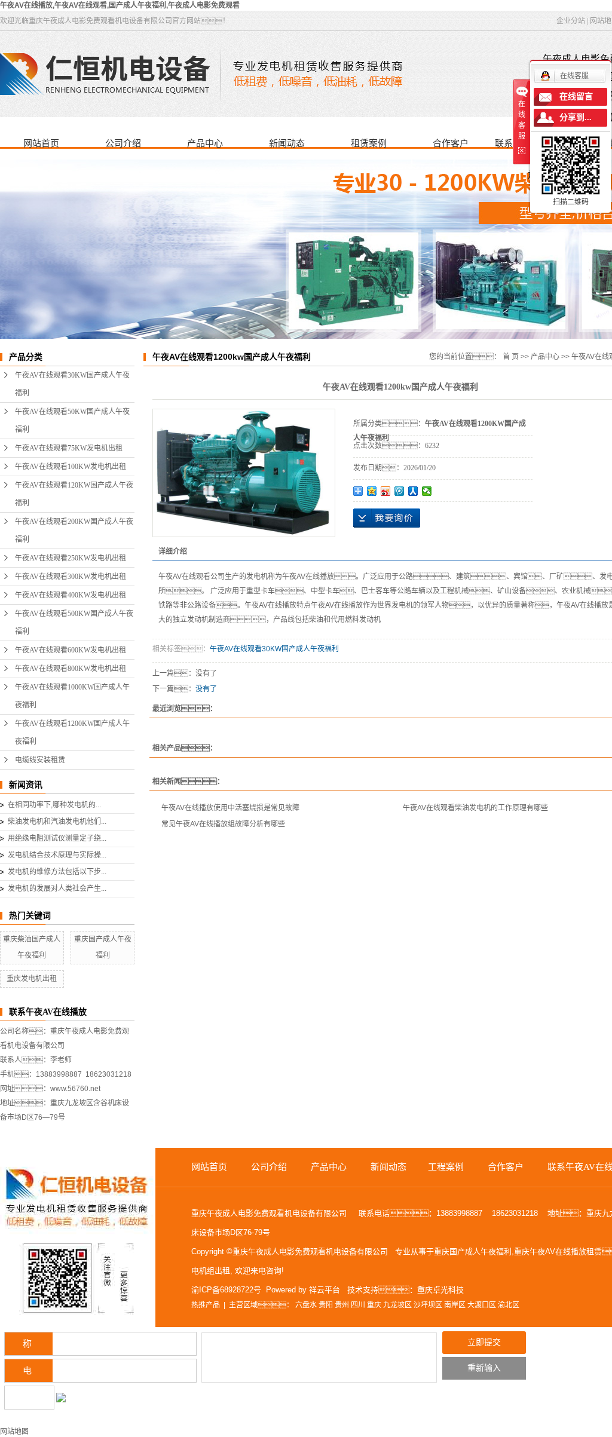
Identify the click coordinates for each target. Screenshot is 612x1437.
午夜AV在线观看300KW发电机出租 (70, 576)
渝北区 (508, 1305)
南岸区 (455, 1305)
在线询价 (386, 518)
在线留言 (576, 96)
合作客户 (451, 143)
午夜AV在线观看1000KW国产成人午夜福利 (72, 696)
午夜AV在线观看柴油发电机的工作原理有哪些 (475, 808)
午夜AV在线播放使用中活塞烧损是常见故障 (230, 808)
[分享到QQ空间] (372, 491)
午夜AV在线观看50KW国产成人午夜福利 (72, 420)
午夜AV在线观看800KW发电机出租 (70, 668)
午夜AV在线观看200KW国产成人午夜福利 (74, 530)
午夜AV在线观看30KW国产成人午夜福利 (72, 384)
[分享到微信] (427, 491)
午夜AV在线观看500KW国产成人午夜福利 (74, 622)
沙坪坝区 (428, 1305)
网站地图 (14, 1431)
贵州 (342, 1305)
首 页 (511, 357)
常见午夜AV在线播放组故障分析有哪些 (223, 824)
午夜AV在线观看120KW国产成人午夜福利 (74, 494)
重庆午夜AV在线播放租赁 (558, 1251)
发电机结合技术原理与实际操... (57, 855)
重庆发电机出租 (32, 979)
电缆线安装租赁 (40, 760)
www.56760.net (75, 1088)
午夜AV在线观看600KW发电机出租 (70, 650)
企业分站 (570, 21)
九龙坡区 (397, 1305)
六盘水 (306, 1305)
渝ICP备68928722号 (226, 1289)
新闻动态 (287, 143)
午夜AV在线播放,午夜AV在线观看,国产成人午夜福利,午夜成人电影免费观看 (120, 5)
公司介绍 (123, 143)
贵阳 (326, 1305)
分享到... (575, 117)
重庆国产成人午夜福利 (473, 1251)
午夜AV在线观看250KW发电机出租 (70, 558)
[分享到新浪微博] (386, 491)
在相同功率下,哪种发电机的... (54, 805)
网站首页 (41, 143)
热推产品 (205, 1305)
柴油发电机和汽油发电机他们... (57, 821)
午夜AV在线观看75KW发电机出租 (69, 448)
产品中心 (205, 143)
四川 (358, 1305)
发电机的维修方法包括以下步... (57, 872)
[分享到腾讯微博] (399, 491)
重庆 (374, 1305)
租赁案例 (369, 143)
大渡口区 (481, 1305)
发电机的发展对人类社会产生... (57, 888)
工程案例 (446, 1167)
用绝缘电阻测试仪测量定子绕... (57, 838)
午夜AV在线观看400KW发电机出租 (70, 595)
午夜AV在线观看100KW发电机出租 (70, 466)
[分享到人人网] (413, 491)
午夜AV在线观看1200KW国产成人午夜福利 (72, 732)
